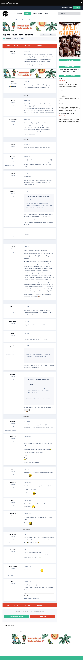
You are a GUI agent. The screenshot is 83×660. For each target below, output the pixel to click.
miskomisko (12, 307)
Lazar (12, 81)
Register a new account (16, 616)
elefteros (12, 51)
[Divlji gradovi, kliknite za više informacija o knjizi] (69, 22)
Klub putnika (62, 115)
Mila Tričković (62, 80)
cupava (13, 100)
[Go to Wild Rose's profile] (4, 39)
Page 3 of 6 (39, 45)
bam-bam (12, 374)
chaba (12, 333)
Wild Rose (8, 38)
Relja (12, 469)
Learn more (3, 3)
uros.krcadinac (13, 566)
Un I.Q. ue (13, 549)
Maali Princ (13, 436)
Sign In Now (43, 616)
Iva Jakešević (62, 93)
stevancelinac (13, 119)
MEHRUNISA (12, 534)
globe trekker (13, 321)
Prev (8, 45)
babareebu (13, 421)
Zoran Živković (62, 105)
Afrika (22, 38)
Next (29, 45)
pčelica (13, 144)
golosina (12, 156)
